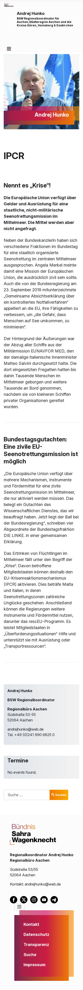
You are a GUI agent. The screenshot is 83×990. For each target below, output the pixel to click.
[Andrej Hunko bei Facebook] (15, 899)
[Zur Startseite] (8, 4)
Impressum (34, 964)
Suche (30, 954)
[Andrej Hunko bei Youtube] (45, 899)
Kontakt (31, 924)
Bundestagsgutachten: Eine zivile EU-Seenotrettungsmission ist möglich (41, 450)
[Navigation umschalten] (9, 48)
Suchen (60, 795)
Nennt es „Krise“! (27, 185)
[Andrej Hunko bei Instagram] (35, 899)
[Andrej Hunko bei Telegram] (55, 899)
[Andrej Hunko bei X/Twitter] (25, 899)
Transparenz (36, 944)
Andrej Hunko (30, 13)
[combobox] (27, 795)
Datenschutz (36, 934)
